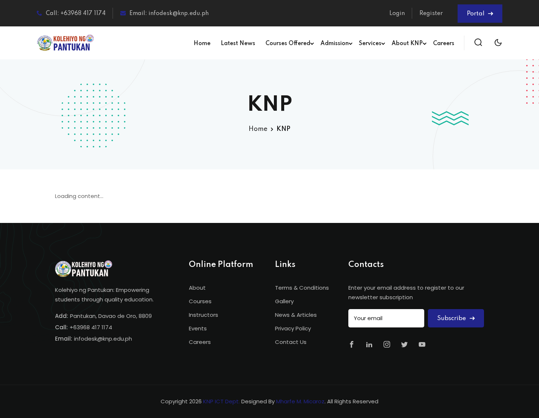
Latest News (238, 44)
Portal (476, 14)
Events (198, 328)
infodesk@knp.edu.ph (103, 338)
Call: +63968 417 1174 (76, 13)
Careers (443, 44)
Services (370, 44)
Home (202, 44)
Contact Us (291, 342)
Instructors (203, 315)
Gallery (284, 301)
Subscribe (452, 318)
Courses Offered (287, 44)
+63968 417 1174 (91, 327)
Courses (200, 301)
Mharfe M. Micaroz (300, 401)
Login (397, 13)
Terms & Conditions (302, 288)
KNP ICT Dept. (221, 401)
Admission (334, 44)
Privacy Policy (293, 328)
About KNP (407, 44)
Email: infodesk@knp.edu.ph (169, 13)
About (197, 288)
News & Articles (296, 315)
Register (431, 13)
